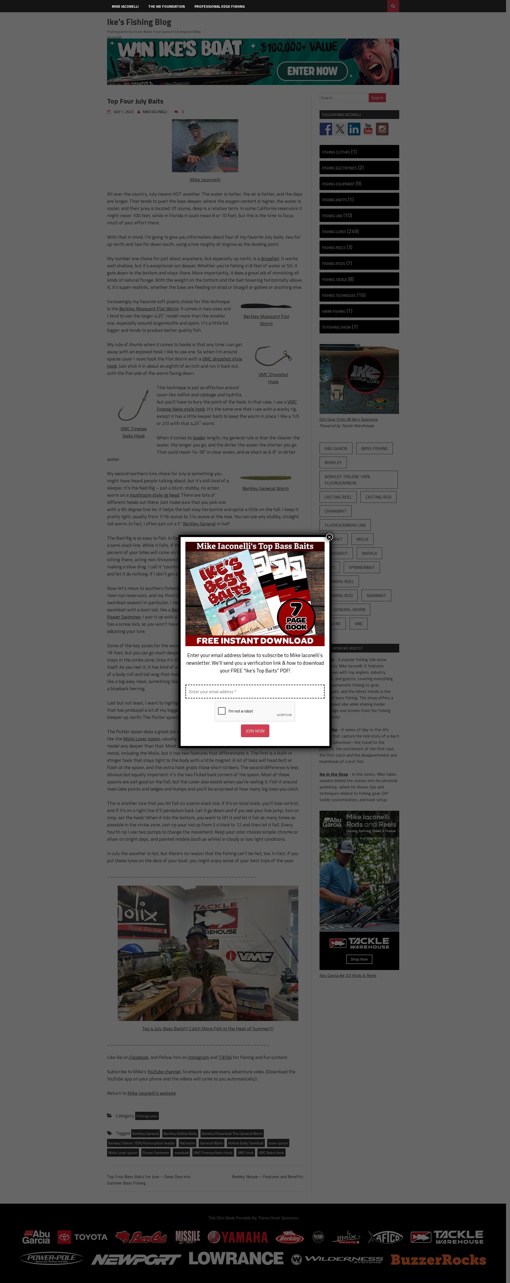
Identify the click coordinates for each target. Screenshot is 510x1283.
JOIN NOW (255, 731)
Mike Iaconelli (125, 6)
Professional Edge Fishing (219, 6)
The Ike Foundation (166, 6)
